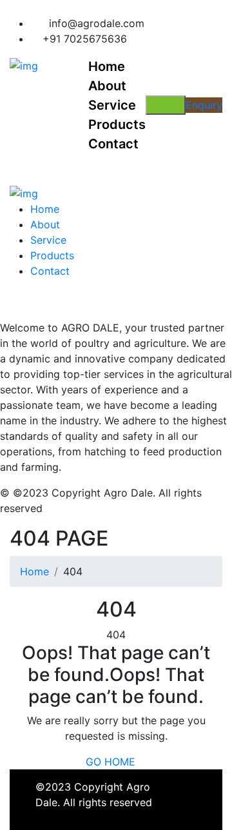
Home (44, 209)
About (45, 224)
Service (48, 239)
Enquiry (204, 105)
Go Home (112, 761)
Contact (50, 270)
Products (52, 255)
